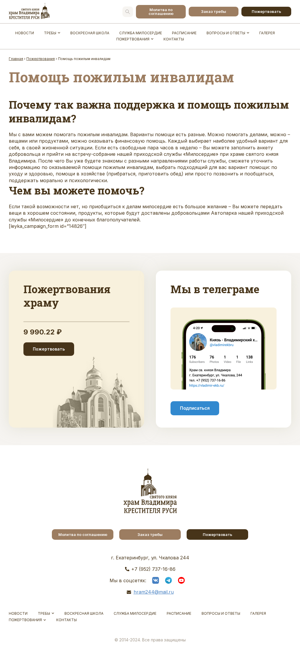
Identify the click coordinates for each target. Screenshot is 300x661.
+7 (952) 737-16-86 (153, 569)
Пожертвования (132, 39)
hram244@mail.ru (154, 592)
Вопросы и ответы (226, 33)
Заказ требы (213, 11)
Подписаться (195, 408)
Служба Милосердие (140, 33)
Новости (24, 33)
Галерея (267, 33)
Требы (50, 33)
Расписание (184, 33)
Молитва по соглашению (161, 11)
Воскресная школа (89, 33)
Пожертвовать (266, 11)
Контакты (173, 39)
